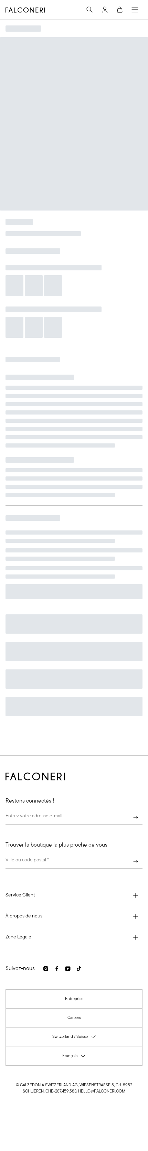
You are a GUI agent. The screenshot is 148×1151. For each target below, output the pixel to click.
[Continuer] (135, 817)
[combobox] (74, 862)
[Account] (104, 9)
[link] (74, 999)
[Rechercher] (89, 9)
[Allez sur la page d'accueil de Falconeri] (25, 10)
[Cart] (119, 9)
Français (74, 1057)
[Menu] (134, 9)
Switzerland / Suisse (74, 1038)
